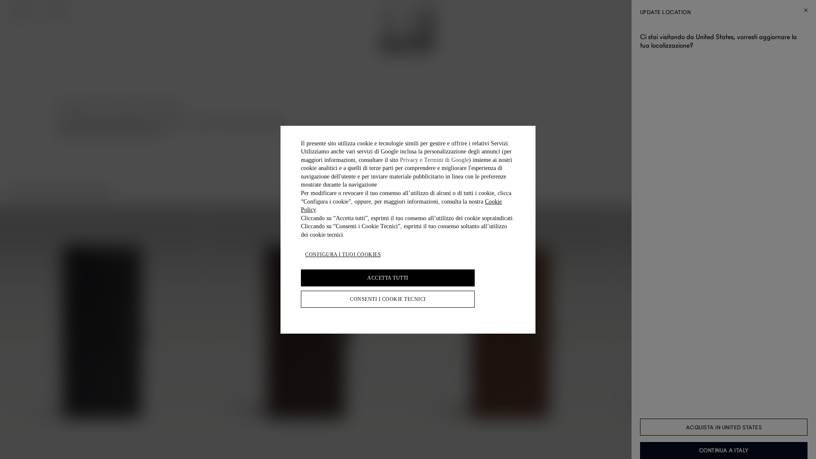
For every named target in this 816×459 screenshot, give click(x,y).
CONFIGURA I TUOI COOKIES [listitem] (343, 255)
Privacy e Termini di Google (434, 160)
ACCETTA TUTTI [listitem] (387, 278)
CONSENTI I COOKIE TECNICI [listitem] (388, 299)
